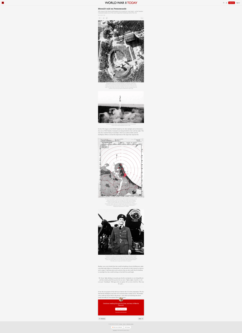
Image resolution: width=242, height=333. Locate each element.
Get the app (127, 327)
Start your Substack (117, 327)
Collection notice (129, 324)
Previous (103, 318)
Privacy (120, 324)
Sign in (238, 2)
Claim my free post (121, 309)
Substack (115, 330)
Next (140, 318)
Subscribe (231, 2)
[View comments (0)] (103, 18)
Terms (124, 324)
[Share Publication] (226, 3)
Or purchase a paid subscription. (121, 312)
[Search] (223, 3)
